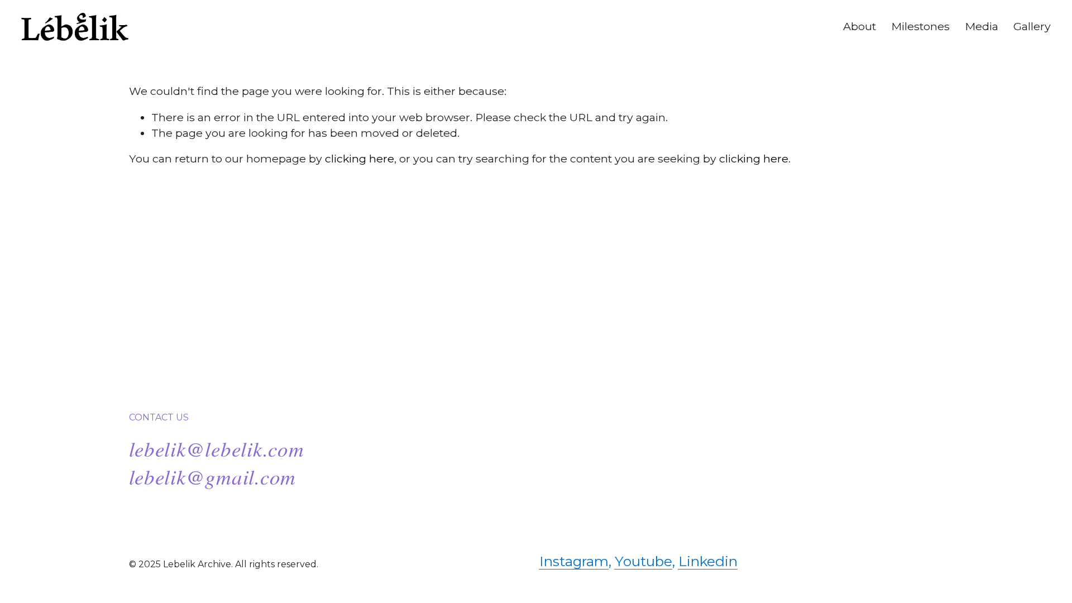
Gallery (1032, 26)
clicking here (359, 158)
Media (981, 26)
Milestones (920, 26)
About (859, 26)
